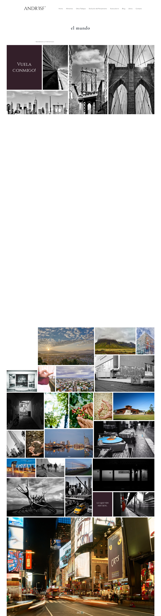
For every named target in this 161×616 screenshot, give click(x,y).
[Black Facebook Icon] (95, 590)
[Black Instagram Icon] (87, 590)
